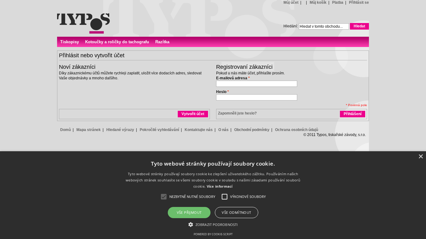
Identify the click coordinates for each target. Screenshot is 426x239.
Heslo (221, 92)
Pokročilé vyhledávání (159, 130)
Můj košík (318, 2)
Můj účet (290, 2)
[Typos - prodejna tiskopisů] (83, 17)
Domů (65, 130)
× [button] (420, 156)
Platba (337, 2)
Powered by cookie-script (213, 234)
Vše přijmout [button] (189, 212)
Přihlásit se (359, 2)
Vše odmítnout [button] (236, 212)
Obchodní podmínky (251, 130)
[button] (213, 224)
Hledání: (290, 26)
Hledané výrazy (120, 130)
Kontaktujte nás (199, 130)
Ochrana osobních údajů (296, 130)
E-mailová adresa (231, 78)
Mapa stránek (88, 130)
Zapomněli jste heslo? (237, 113)
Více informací (220, 186)
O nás (223, 130)
